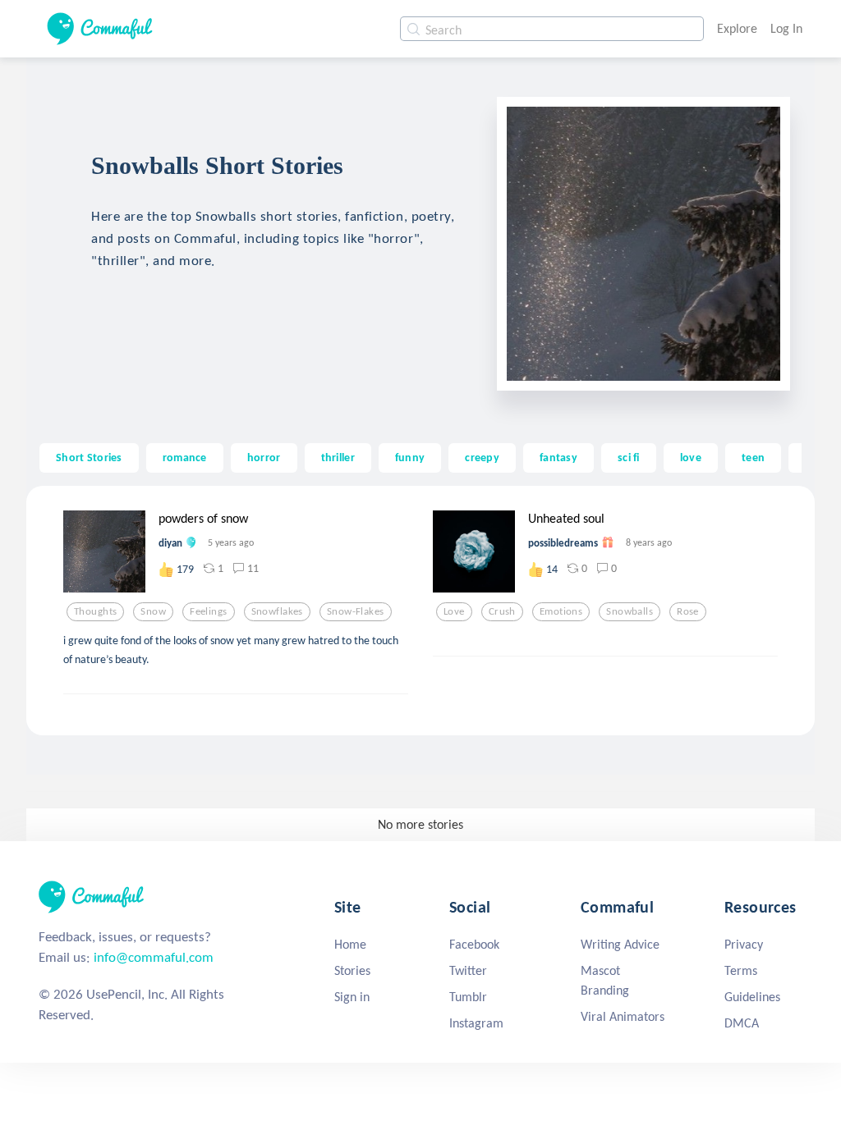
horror (264, 457)
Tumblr (468, 996)
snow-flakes (355, 611)
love (690, 457)
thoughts (95, 611)
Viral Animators (622, 1016)
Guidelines (752, 996)
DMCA (741, 1023)
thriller (338, 457)
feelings (208, 611)
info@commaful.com (154, 957)
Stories (352, 970)
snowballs (629, 611)
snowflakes (277, 611)
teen (753, 457)
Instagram (476, 1023)
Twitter (468, 970)
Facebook (474, 944)
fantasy (558, 457)
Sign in (352, 996)
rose (688, 611)
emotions (561, 611)
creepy (482, 457)
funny (410, 457)
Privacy (743, 944)
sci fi (629, 457)
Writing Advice (620, 944)
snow (153, 611)
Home (350, 944)
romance (185, 457)
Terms (740, 970)
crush (502, 611)
